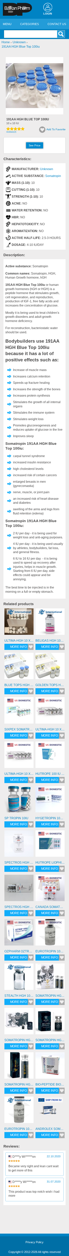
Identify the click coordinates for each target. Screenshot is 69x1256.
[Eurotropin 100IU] (19, 1111)
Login (47, 13)
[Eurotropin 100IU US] (50, 933)
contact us (57, 24)
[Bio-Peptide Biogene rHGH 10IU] (50, 1066)
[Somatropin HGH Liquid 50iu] (19, 1066)
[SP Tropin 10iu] (19, 800)
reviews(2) (11, 132)
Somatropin (53, 176)
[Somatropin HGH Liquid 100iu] (50, 978)
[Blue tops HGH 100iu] (19, 667)
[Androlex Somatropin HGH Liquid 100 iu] (50, 1111)
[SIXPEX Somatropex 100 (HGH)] (19, 711)
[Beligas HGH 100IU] (50, 622)
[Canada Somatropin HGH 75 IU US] (50, 889)
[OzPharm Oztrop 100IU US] (19, 933)
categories (29, 24)
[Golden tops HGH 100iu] (50, 667)
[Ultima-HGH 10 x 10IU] (19, 622)
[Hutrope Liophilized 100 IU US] (50, 844)
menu (7, 24)
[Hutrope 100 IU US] (50, 756)
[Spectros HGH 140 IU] (19, 844)
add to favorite (56, 129)
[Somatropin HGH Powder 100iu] (19, 1022)
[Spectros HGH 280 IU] (19, 889)
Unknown (46, 169)
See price (34, 145)
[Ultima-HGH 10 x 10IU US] (50, 711)
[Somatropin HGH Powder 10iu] (50, 1022)
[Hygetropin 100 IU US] (50, 800)
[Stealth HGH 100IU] (19, 978)
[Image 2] (34, 113)
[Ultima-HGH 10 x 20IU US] (19, 756)
